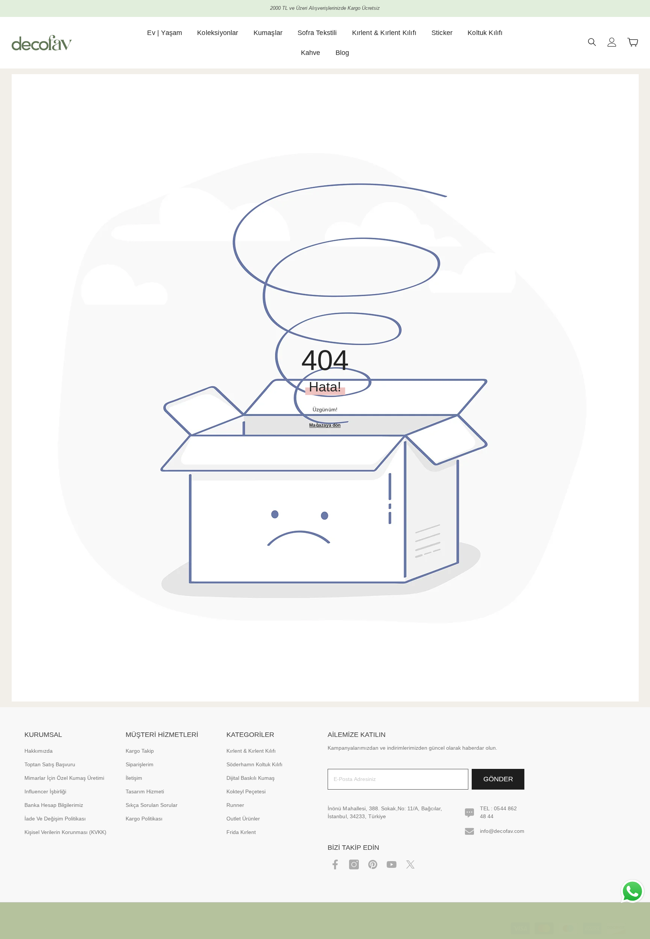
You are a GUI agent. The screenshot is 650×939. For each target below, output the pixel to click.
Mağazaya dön (324, 425)
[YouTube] (391, 864)
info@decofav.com (502, 831)
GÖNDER (498, 779)
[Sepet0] (632, 42)
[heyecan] (410, 864)
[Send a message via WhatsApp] (632, 891)
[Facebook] (335, 864)
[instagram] (353, 864)
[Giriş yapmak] (612, 42)
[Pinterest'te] (372, 864)
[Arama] (592, 42)
